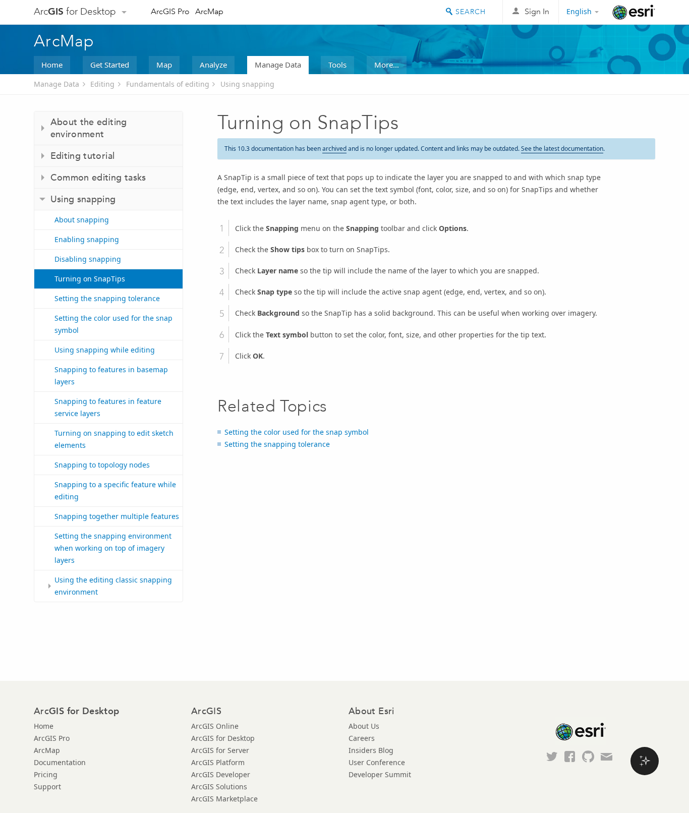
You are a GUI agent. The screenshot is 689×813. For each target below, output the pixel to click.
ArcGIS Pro (170, 11)
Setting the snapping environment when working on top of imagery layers (112, 548)
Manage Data (278, 65)
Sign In (537, 11)
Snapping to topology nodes (102, 465)
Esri (633, 12)
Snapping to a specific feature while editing (115, 490)
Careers (362, 738)
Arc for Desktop (75, 11)
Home (52, 65)
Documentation (60, 762)
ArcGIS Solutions (219, 786)
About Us (364, 726)
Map (164, 65)
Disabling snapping (87, 259)
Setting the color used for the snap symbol (113, 324)
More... (386, 65)
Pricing (46, 774)
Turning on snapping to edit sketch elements (114, 439)
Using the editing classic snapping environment (113, 586)
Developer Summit (380, 774)
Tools (337, 65)
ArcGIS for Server (220, 750)
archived (334, 148)
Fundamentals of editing (167, 84)
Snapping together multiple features (116, 516)
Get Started (109, 65)
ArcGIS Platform (218, 762)
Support (47, 786)
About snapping (81, 219)
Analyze (213, 65)
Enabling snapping (86, 239)
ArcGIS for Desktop (223, 738)
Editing (102, 84)
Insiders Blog (371, 750)
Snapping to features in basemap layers (111, 375)
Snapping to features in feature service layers (107, 407)
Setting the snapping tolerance (107, 298)
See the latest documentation (562, 148)
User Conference (377, 762)
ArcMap (209, 11)
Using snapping (247, 84)
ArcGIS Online (215, 726)
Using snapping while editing (104, 350)
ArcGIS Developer (220, 774)
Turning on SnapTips (89, 278)
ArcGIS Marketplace (224, 798)
